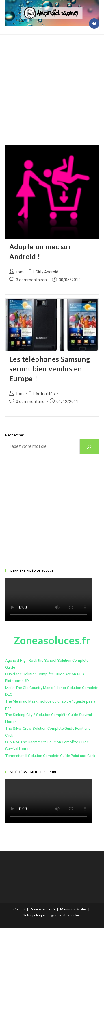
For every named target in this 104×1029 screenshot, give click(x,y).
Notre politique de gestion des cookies (52, 915)
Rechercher (14, 435)
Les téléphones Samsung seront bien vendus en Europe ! (49, 369)
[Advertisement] (52, 82)
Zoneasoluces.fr (42, 909)
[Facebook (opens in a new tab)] (94, 23)
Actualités (45, 393)
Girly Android (47, 272)
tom (20, 272)
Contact (19, 909)
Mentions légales (73, 909)
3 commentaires (31, 280)
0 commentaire (30, 401)
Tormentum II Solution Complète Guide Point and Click (50, 756)
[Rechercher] (89, 446)
